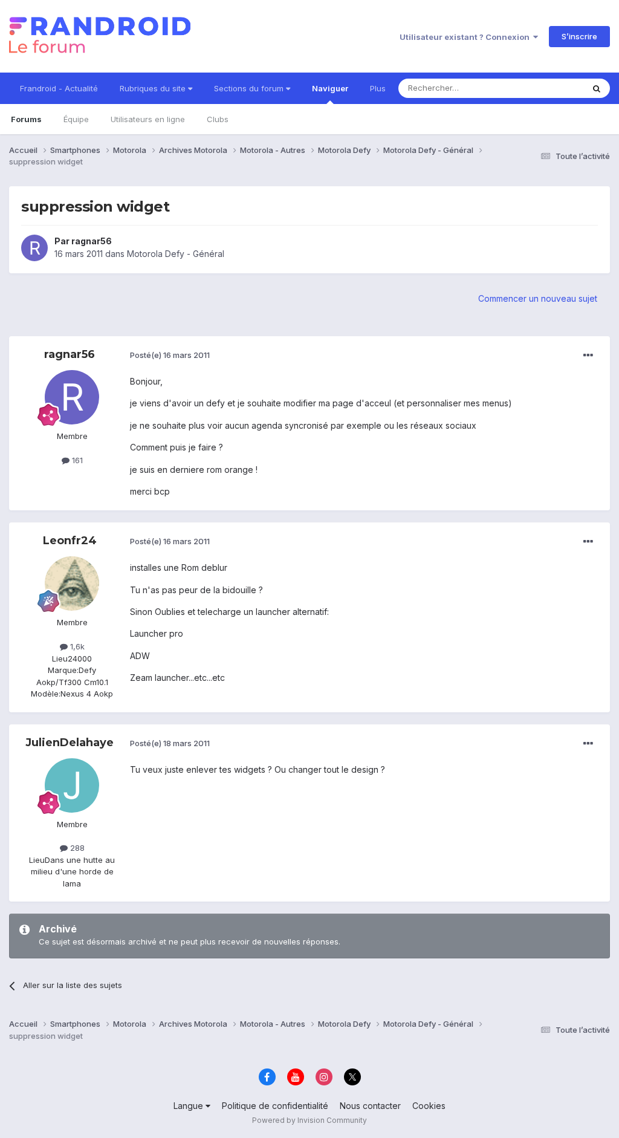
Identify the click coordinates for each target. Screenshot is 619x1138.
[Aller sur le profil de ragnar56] (34, 248)
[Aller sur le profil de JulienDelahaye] (72, 785)
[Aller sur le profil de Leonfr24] (72, 583)
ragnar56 (91, 241)
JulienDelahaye (69, 742)
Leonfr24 (70, 540)
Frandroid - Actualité (59, 88)
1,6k (76, 646)
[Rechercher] (596, 88)
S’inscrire (579, 36)
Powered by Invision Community (309, 1120)
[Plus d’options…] (588, 355)
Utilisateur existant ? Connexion (466, 37)
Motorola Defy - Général (175, 254)
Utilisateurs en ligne (148, 119)
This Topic (548, 88)
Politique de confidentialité (275, 1106)
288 (76, 848)
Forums (26, 119)
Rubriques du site (154, 88)
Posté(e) (170, 355)
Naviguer (330, 88)
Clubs (217, 119)
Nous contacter (370, 1106)
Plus (378, 88)
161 (76, 460)
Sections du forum (250, 88)
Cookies (429, 1106)
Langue (189, 1106)
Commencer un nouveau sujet (537, 298)
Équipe (76, 119)
